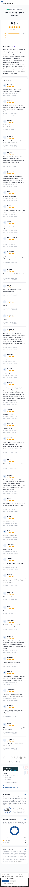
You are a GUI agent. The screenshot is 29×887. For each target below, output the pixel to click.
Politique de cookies (8, 883)
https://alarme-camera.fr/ (11, 787)
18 (19, 761)
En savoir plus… (18, 861)
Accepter (5, 881)
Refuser (13, 881)
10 (21, 758)
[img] (14, 46)
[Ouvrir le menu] (27, 2)
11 (24, 758)
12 (9, 761)
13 (12, 761)
